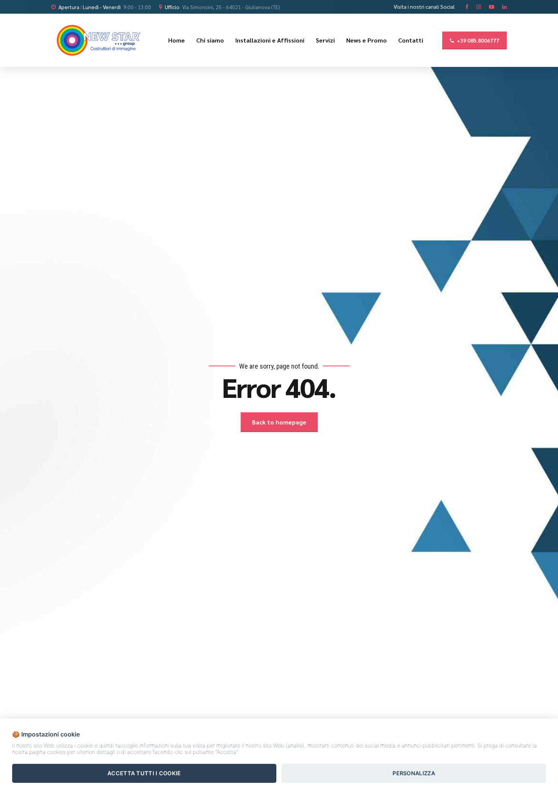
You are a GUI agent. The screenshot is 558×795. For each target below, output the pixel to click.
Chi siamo (210, 40)
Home (176, 40)
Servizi (325, 40)
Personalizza (413, 773)
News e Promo (366, 40)
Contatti (410, 40)
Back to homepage (279, 422)
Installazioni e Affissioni (269, 40)
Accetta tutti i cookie (144, 773)
